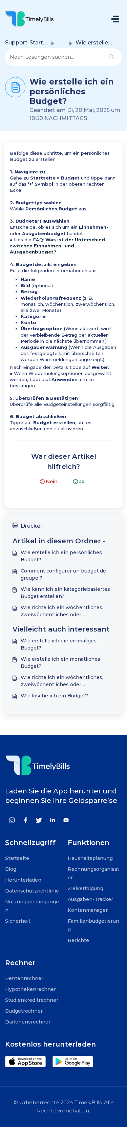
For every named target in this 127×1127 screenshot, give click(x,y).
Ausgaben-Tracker (90, 899)
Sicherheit (17, 921)
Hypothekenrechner (30, 989)
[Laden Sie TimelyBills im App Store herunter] (28, 1062)
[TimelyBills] (29, 19)
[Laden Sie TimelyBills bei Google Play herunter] (76, 1062)
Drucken (32, 526)
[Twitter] (39, 820)
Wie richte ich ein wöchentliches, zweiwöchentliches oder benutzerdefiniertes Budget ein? (62, 611)
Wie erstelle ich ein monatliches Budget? (60, 662)
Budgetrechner (24, 1011)
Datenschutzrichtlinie (32, 891)
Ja (82, 481)
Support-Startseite (31, 42)
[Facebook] (25, 820)
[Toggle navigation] (115, 19)
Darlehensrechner (27, 1022)
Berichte (78, 940)
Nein (52, 481)
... (61, 42)
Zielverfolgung (85, 888)
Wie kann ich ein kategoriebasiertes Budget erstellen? (65, 592)
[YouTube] (66, 820)
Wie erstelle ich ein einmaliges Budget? (59, 644)
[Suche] (111, 57)
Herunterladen (23, 880)
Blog (10, 869)
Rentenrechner (24, 978)
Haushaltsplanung (90, 858)
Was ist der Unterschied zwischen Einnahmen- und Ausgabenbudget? (57, 246)
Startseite (17, 858)
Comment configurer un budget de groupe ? (63, 574)
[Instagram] (12, 820)
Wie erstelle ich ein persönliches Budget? (61, 556)
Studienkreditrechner (31, 1000)
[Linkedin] (52, 820)
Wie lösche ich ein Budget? (54, 696)
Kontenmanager (88, 910)
